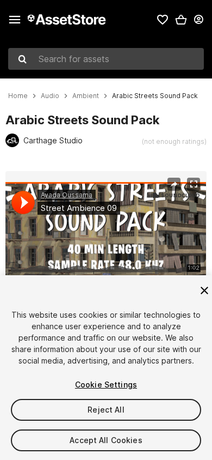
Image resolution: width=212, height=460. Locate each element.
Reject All (106, 409)
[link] (162, 19)
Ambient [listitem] (85, 96)
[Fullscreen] (193, 184)
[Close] (204, 290)
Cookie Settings (106, 384)
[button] (181, 19)
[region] (105, 238)
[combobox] (106, 59)
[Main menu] (15, 20)
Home (18, 96)
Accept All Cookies (106, 440)
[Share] (173, 184)
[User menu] (198, 19)
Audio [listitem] (50, 96)
